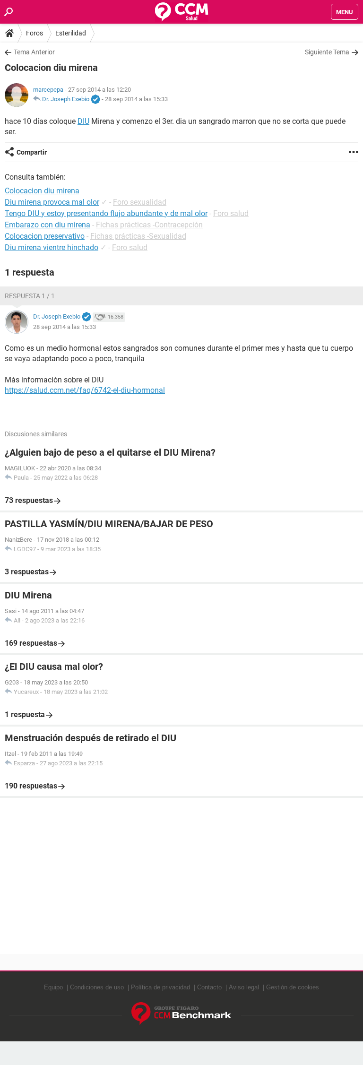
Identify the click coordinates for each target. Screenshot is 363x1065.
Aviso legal (244, 987)
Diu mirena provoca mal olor (52, 202)
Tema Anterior (34, 52)
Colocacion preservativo (45, 236)
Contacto (209, 987)
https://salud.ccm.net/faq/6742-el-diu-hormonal (85, 390)
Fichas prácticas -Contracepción (149, 224)
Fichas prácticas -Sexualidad (138, 236)
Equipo (53, 987)
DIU (83, 121)
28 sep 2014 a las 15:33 (136, 99)
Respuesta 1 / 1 (30, 296)
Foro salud (231, 213)
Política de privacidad (160, 987)
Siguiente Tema (327, 52)
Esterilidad (70, 33)
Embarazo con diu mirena (47, 224)
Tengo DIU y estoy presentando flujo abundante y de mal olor (106, 213)
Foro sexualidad (139, 202)
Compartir (32, 152)
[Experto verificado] (95, 100)
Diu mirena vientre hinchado (51, 247)
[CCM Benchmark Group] (181, 1013)
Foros (34, 33)
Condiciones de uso (97, 987)
